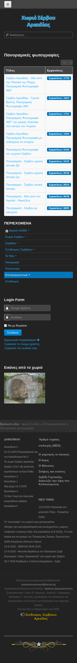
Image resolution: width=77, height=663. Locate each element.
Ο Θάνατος (46, 465)
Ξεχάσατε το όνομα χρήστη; (22, 344)
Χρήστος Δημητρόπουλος (59, 588)
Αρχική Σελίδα (30, 424)
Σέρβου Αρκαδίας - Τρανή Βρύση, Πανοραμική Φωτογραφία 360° (22, 102)
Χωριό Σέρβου (14, 236)
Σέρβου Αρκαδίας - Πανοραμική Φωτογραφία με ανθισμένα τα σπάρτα (24, 138)
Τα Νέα (9, 255)
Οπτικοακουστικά (16, 275)
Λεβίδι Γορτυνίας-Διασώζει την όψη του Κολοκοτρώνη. (54, 480)
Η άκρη (44, 460)
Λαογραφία (12, 262)
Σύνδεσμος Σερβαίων (19, 249)
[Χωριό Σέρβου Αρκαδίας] (39, 21)
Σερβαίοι (10, 243)
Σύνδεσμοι (12, 281)
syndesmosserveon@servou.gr (38, 584)
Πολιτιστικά (12, 268)
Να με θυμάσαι (17, 325)
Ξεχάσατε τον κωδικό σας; (21, 348)
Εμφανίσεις (55, 70)
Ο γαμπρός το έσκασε (54, 454)
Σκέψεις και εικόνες (52, 471)
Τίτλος (10, 70)
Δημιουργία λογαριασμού (20, 339)
